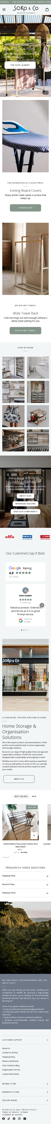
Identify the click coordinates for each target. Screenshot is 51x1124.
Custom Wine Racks (10, 1074)
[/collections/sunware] (32, 537)
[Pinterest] (14, 1118)
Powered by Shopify (12, 1115)
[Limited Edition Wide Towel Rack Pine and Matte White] (25, 259)
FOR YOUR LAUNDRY (20, 65)
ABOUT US (19, 779)
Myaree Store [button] (9, 1084)
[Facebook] (3, 1118)
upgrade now (25, 208)
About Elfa (25, 496)
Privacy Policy (29, 1110)
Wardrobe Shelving (25, 504)
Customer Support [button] (12, 1040)
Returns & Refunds (10, 1061)
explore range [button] (9, 1100)
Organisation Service (11, 1069)
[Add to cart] (34, 835)
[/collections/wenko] (14, 537)
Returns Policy (8, 884)
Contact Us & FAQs (10, 1052)
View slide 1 (45, 92)
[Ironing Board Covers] (25, 136)
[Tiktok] (9, 1118)
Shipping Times (9, 892)
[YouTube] (25, 1118)
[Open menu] (6, 9)
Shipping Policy (8, 875)
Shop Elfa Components (25, 511)
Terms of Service (10, 1112)
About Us (6, 1048)
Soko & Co (9, 1110)
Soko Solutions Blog (10, 1065)
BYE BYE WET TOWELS (25, 330)
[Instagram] (19, 1118)
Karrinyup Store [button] (10, 1092)
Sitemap (24, 1112)
